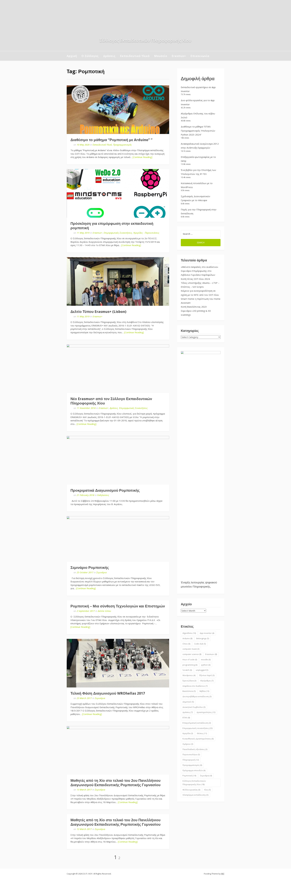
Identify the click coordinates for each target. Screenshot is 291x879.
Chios (186, 643)
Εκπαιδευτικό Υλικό (135, 56)
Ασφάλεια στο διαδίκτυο (194, 686)
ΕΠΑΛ (186, 717)
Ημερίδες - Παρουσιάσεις (146, 232)
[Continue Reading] (142, 157)
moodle (206, 659)
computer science (191, 654)
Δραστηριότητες (206, 712)
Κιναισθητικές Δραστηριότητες (198, 738)
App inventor (207, 633)
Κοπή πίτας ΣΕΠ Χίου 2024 (195, 278)
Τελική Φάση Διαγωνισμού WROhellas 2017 (107, 693)
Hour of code (189, 659)
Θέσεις (202, 733)
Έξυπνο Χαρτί (206, 675)
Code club (200, 643)
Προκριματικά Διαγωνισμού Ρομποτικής (105, 490)
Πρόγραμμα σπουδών (193, 770)
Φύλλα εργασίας (191, 789)
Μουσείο (160, 56)
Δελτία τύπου (104, 610)
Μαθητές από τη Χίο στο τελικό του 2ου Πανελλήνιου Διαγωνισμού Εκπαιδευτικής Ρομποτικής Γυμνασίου (115, 782)
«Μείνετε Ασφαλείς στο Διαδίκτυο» (199, 266)
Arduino (187, 638)
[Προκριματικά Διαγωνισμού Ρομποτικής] (118, 460)
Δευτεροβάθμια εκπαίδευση (196, 696)
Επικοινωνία (200, 56)
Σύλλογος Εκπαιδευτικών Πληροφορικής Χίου (194, 783)
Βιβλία (204, 691)
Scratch (187, 670)
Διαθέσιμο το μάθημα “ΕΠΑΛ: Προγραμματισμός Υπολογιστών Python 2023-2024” (198, 130)
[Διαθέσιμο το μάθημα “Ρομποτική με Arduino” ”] (118, 109)
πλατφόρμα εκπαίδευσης (195, 794)
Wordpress (188, 675)
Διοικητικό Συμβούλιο (193, 707)
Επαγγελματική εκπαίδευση (196, 722)
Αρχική (72, 56)
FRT (222, 873)
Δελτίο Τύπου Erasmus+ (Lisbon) (98, 312)
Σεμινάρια (101, 572)
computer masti (190, 649)
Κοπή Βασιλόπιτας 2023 (194, 306)
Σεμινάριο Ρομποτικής (89, 567)
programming (189, 664)
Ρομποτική (189, 775)
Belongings (202, 638)
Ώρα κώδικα (189, 680)
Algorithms (189, 633)
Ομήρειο (187, 744)
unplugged (202, 670)
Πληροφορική (190, 759)
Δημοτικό (188, 701)
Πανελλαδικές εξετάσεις (194, 749)
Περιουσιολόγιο (191, 754)
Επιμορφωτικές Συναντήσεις (118, 232)
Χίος (207, 789)
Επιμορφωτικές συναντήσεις (197, 728)
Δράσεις (109, 56)
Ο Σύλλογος (90, 56)
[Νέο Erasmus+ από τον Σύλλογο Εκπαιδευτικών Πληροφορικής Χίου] (118, 368)
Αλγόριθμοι (206, 680)
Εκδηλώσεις (103, 495)
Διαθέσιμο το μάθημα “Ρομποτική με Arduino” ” (111, 140)
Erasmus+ (179, 56)
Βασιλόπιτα (189, 691)
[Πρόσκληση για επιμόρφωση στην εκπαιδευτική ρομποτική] (118, 193)
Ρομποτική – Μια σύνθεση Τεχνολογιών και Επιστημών (117, 606)
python (205, 664)
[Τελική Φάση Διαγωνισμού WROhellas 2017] (118, 663)
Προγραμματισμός (122, 144)
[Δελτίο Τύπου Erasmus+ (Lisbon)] (118, 281)
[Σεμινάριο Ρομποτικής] (118, 539)
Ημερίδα (187, 733)
